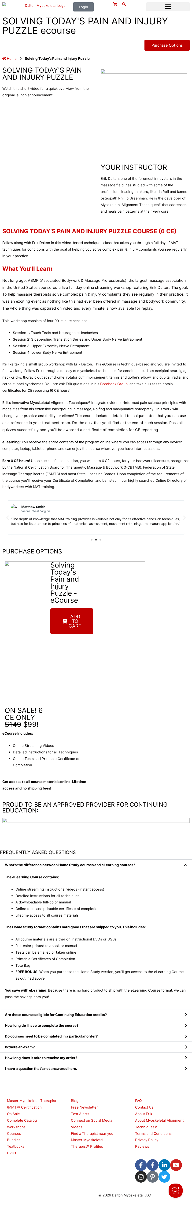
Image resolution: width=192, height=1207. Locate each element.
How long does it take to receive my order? (41, 1058)
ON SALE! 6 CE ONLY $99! (24, 717)
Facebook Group (114, 384)
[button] (168, 6)
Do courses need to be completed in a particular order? (51, 1036)
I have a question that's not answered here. (41, 1068)
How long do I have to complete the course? (41, 1025)
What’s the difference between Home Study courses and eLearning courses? (70, 865)
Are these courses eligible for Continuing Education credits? (56, 1014)
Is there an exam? (20, 1047)
